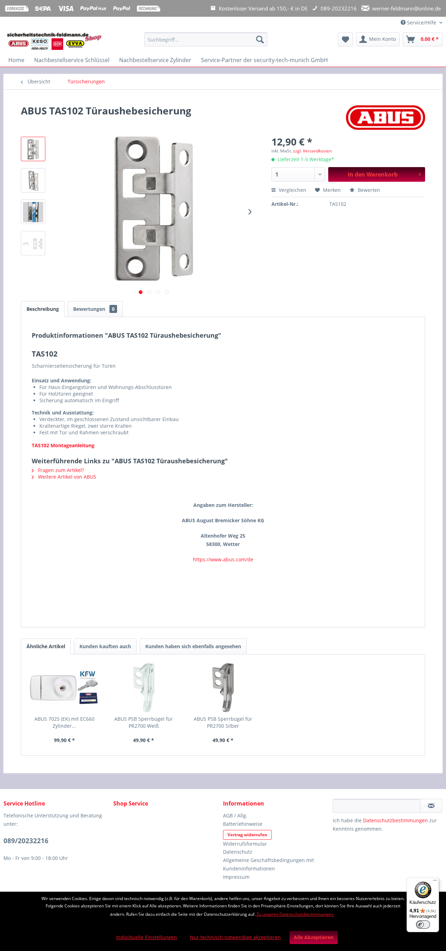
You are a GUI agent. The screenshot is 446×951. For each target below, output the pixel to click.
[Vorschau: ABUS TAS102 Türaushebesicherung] (33, 149)
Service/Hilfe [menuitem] (422, 22)
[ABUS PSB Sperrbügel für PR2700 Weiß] (143, 687)
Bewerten (368, 190)
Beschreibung (42, 309)
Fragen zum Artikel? (60, 470)
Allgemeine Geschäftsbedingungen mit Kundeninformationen (268, 864)
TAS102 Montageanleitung (63, 445)
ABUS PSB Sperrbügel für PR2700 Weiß (143, 722)
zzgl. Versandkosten (312, 151)
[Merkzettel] (345, 39)
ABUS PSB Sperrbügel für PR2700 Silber (223, 722)
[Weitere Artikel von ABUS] (385, 117)
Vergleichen (291, 190)
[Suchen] (260, 39)
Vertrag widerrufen (247, 835)
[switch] (423, 924)
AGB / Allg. (235, 815)
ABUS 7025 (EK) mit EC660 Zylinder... (64, 722)
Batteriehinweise (242, 824)
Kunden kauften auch (105, 646)
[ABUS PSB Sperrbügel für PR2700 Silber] (223, 687)
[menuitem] (205, 42)
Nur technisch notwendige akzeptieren (235, 937)
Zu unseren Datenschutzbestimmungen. (295, 914)
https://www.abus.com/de (223, 559)
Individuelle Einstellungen (146, 937)
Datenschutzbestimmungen (395, 820)
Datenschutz (237, 851)
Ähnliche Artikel (45, 646)
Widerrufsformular (245, 843)
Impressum (236, 877)
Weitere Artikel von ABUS (66, 476)
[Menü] (435, 882)
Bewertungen (94, 309)
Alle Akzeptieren (313, 937)
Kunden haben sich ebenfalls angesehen (193, 646)
